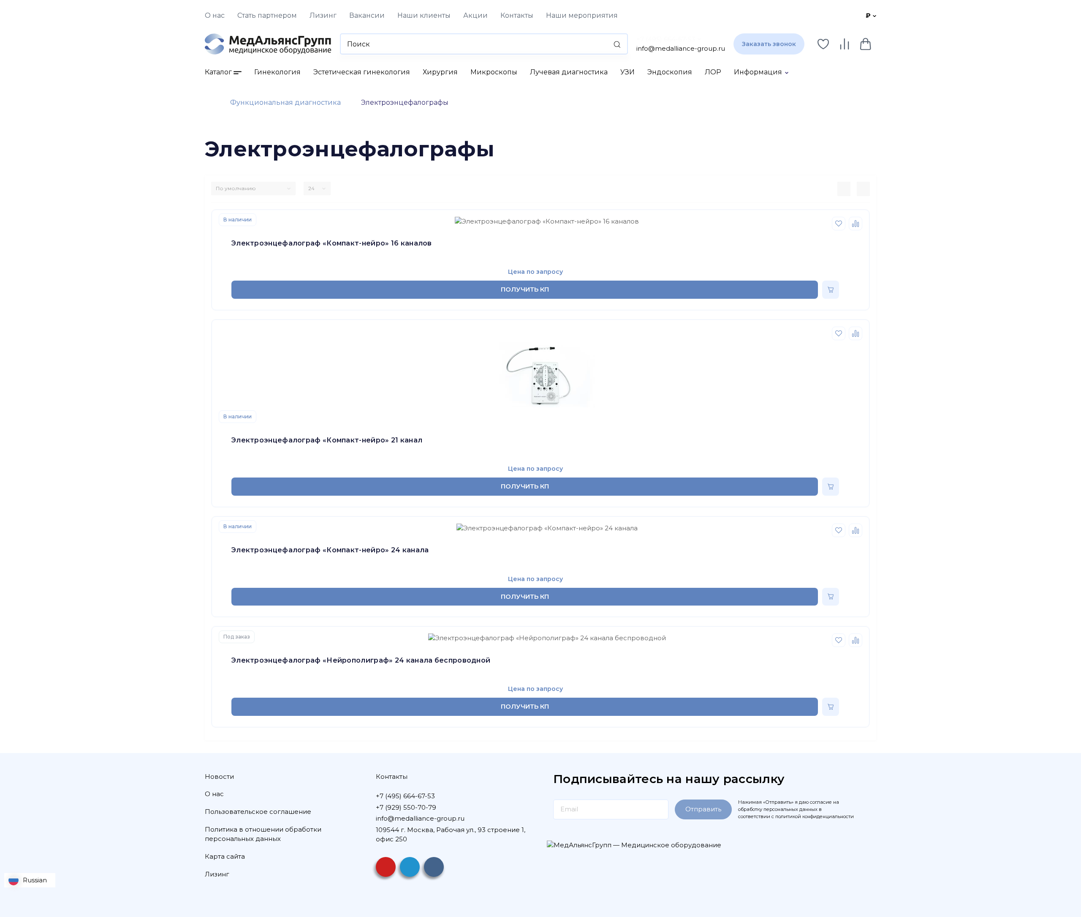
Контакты (516, 15)
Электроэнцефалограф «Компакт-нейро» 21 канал (326, 440)
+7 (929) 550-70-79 (406, 807)
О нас (215, 15)
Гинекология (277, 72)
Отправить (703, 809)
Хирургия (440, 72)
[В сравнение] (855, 223)
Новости (219, 776)
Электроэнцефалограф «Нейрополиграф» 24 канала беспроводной (360, 660)
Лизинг (323, 15)
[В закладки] (838, 223)
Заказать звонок (769, 44)
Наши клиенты (424, 15)
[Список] (843, 189)
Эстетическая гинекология (361, 72)
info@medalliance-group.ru (680, 48)
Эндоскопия (669, 72)
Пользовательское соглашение (258, 812)
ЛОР (713, 72)
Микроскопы (493, 72)
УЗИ (627, 72)
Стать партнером (267, 15)
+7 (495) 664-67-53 (665, 39)
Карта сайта (225, 856)
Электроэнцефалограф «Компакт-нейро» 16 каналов (331, 243)
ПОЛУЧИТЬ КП (525, 289)
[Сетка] (863, 189)
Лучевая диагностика (569, 72)
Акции (475, 15)
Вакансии (367, 15)
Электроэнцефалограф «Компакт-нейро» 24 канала (330, 550)
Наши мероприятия (582, 15)
